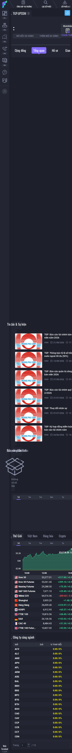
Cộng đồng (20, 50)
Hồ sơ (55, 50)
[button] (28, 744)
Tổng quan (38, 50)
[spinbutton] (25, 745)
